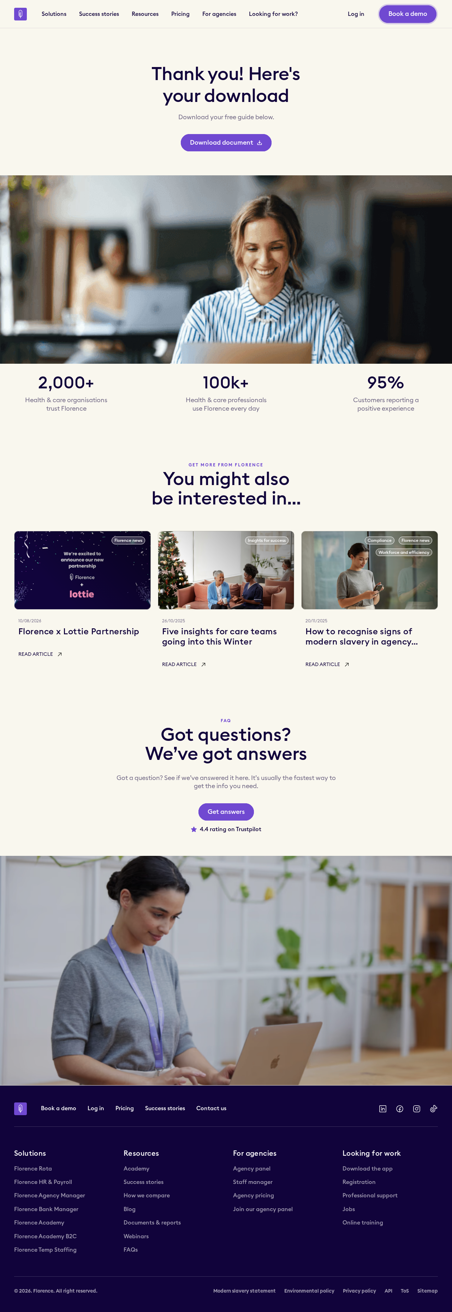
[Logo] (20, 14)
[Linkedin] (383, 1109)
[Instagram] (416, 1109)
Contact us (211, 1108)
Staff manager (253, 1182)
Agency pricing (253, 1195)
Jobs (349, 1209)
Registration (359, 1182)
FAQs (131, 1250)
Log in (96, 1108)
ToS (405, 1291)
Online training (363, 1223)
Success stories (165, 1108)
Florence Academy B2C (45, 1236)
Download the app (368, 1169)
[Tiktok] (433, 1109)
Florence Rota (33, 1169)
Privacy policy (359, 1291)
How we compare (147, 1195)
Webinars (136, 1236)
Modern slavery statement (244, 1291)
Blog (130, 1209)
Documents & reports (152, 1223)
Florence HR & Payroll (43, 1182)
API (388, 1291)
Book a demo (58, 1108)
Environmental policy (309, 1291)
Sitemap (427, 1291)
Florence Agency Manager (49, 1195)
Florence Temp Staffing (45, 1250)
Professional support (370, 1195)
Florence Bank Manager (46, 1209)
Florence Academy (39, 1223)
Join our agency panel (263, 1209)
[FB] (400, 1109)
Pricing (124, 1108)
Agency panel (251, 1169)
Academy (136, 1169)
